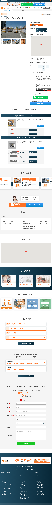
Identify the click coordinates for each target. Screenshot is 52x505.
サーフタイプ (4, 494)
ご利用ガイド (26, 7)
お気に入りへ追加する (46, 14)
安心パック (22, 493)
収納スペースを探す (18, 7)
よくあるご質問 (22, 485)
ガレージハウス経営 (40, 494)
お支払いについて (40, 487)
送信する (26, 443)
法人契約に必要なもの (40, 485)
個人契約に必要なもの (40, 484)
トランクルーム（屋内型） (6, 488)
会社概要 (21, 488)
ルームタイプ (4, 491)
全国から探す (4, 482)
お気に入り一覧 (47, 7)
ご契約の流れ (39, 482)
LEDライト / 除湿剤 (23, 498)
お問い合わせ (40, 125)
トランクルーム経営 (40, 493)
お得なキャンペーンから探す (7, 484)
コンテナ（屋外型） (5, 490)
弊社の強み (22, 482)
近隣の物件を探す (32, 130)
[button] (25, 41)
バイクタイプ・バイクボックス (7, 493)
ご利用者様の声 (22, 484)
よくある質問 (32, 7)
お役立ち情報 (39, 7)
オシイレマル (4, 496)
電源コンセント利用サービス (25, 497)
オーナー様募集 (39, 491)
